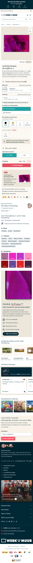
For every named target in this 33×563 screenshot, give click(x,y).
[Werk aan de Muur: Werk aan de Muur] (31, 517)
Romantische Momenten (8, 246)
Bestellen (6, 468)
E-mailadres (4, 431)
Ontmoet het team (8, 499)
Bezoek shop (4, 210)
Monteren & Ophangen (10, 475)
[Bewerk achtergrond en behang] (30, 31)
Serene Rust (5, 243)
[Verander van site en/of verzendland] (31, 11)
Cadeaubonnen (8, 477)
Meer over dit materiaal (25, 85)
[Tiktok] (16, 522)
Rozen (10, 238)
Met (25, 155)
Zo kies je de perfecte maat (24, 94)
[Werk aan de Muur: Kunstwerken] (31, 505)
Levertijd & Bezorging (9, 472)
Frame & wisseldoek (10, 109)
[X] (14, 522)
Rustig (10, 231)
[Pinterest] (9, 522)
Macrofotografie (12, 241)
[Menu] (2, 15)
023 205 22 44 (21, 461)
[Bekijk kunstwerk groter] (30, 28)
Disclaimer (22, 546)
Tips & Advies (6, 513)
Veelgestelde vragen (9, 465)
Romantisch (17, 231)
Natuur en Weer (18, 238)
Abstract (4, 241)
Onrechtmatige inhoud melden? (12, 548)
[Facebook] (12, 522)
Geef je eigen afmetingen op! (16, 102)
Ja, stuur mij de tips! (8, 438)
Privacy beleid (24, 548)
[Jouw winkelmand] (30, 15)
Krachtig (4, 231)
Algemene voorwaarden (13, 546)
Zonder (10, 155)
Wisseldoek (8, 112)
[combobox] (12, 19)
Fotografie (27, 238)
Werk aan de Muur (7, 517)
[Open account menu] (27, 15)
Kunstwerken (5, 505)
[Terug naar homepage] (10, 15)
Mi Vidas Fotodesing (10, 66)
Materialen (5, 509)
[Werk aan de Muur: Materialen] (31, 509)
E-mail (30, 461)
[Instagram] (7, 522)
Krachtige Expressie (16, 243)
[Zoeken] (29, 19)
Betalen (6, 470)
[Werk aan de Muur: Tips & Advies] (31, 513)
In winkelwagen (18, 165)
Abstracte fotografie (24, 241)
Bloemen (4, 238)
